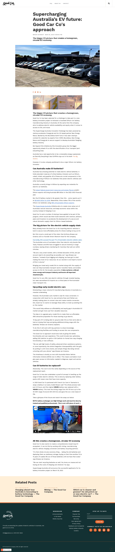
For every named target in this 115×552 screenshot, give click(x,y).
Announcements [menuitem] (57, 514)
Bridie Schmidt (38, 34)
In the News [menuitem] (57, 516)
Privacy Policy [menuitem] (76, 523)
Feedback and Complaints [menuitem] (76, 526)
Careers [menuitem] (76, 530)
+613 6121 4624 (18, 533)
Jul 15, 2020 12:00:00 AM (80, 487)
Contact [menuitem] (66, 3)
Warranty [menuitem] (76, 519)
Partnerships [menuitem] (76, 516)
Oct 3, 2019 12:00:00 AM (21, 487)
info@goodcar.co (8, 533)
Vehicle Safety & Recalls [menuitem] (76, 528)
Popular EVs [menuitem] (76, 514)
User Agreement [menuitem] (76, 521)
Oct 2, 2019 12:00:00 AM (50, 487)
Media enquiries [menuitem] (57, 519)
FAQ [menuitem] (51, 3)
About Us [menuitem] (57, 3)
